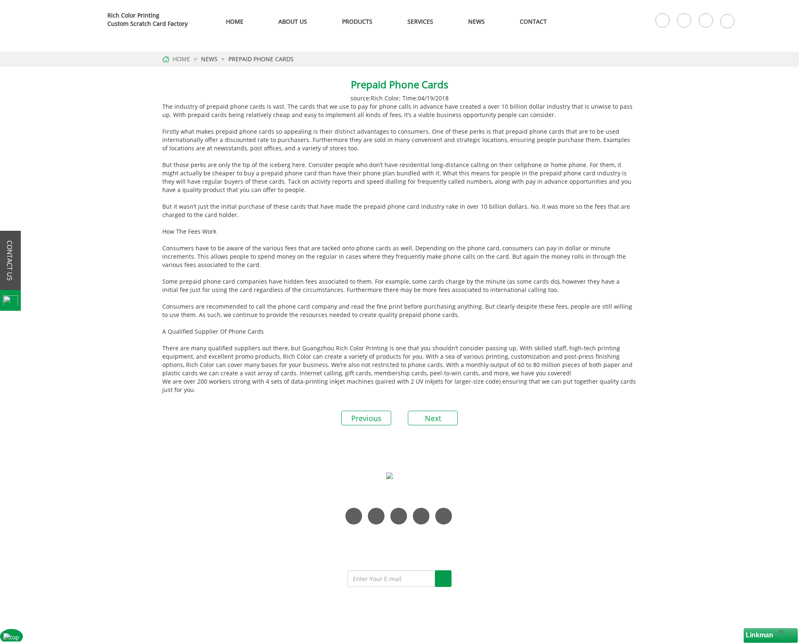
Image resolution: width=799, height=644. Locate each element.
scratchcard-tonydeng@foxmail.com (225, 560)
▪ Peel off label (507, 556)
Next (433, 418)
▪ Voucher (500, 569)
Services (420, 21)
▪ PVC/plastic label (512, 506)
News (476, 21)
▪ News (578, 519)
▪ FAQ (575, 544)
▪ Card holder (505, 544)
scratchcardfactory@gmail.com (218, 573)
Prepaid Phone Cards (261, 59)
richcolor (82, 21)
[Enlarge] (781, 632)
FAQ (380, 609)
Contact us (427, 609)
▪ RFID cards (503, 531)
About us (329, 609)
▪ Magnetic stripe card (517, 519)
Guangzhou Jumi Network (514, 623)
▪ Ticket (497, 581)
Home (234, 21)
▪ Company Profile (592, 494)
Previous (366, 418)
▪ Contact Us (585, 531)
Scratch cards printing (473, 609)
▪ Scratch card (506, 494)
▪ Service (580, 506)
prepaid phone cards (235, 106)
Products (358, 609)
